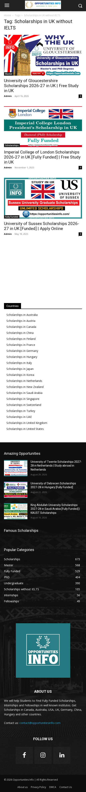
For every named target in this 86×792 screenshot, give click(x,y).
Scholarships (12, 145)
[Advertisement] (43, 269)
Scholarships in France (20, 345)
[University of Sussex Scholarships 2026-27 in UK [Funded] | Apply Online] (43, 198)
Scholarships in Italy (19, 363)
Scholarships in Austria (20, 321)
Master (8, 73)
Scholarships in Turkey (20, 411)
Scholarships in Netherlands (24, 381)
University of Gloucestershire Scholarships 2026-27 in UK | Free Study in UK (41, 85)
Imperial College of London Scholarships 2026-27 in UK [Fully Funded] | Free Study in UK (42, 157)
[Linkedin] (61, 755)
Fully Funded (11, 216)
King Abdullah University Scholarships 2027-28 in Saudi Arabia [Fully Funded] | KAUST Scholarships (55, 508)
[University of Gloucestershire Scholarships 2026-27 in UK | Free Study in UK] (43, 55)
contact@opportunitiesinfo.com (39, 723)
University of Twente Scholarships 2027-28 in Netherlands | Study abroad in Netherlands (56, 465)
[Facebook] (24, 755)
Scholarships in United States (25, 429)
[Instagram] (43, 755)
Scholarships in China (20, 333)
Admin (8, 95)
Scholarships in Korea (20, 375)
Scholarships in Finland (21, 339)
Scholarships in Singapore (22, 399)
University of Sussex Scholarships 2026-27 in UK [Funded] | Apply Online (41, 226)
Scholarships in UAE (19, 417)
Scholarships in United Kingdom (26, 423)
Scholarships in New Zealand (25, 387)
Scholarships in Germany (22, 351)
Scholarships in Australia (22, 315)
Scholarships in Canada (21, 327)
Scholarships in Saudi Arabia (24, 393)
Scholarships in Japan (20, 369)
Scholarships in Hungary (21, 357)
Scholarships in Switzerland (23, 405)
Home (7, 15)
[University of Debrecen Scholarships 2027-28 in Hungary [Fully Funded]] (15, 490)
